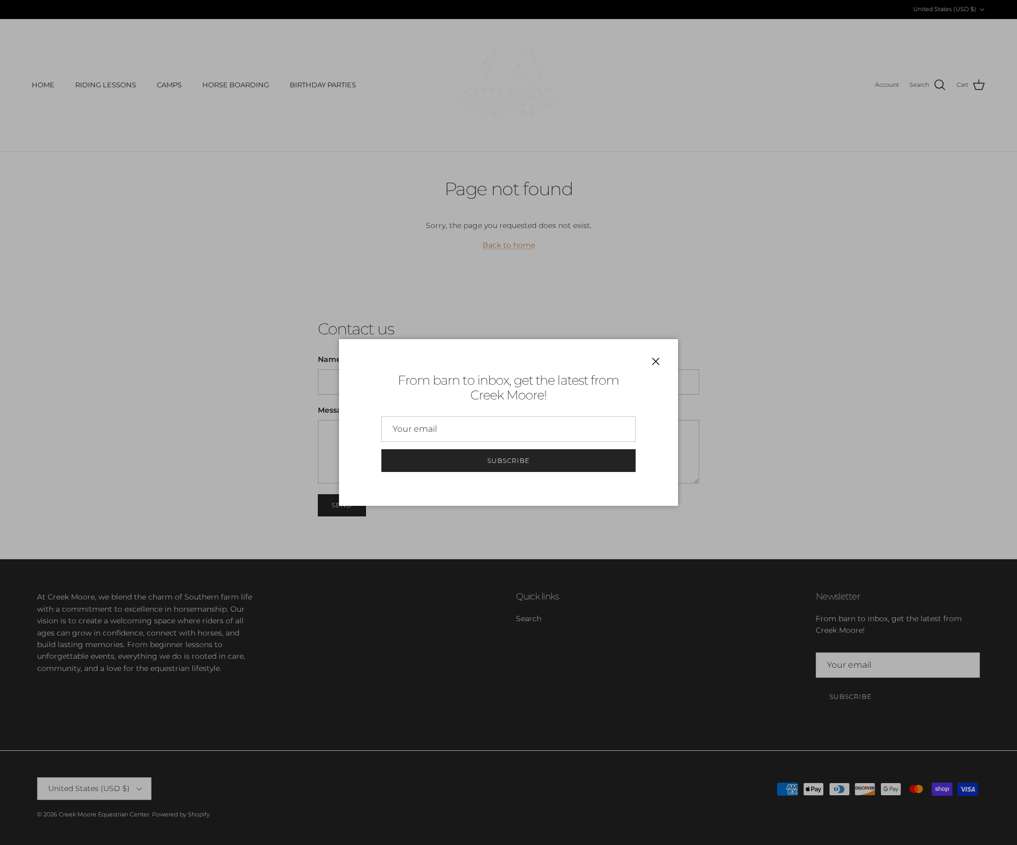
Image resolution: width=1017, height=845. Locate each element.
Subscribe (508, 461)
